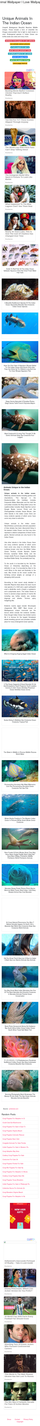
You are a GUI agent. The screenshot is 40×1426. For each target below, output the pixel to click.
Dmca (9, 1419)
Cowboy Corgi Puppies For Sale (13, 1155)
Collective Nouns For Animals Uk (14, 1188)
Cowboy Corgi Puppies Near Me (13, 1176)
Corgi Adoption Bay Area (11, 1151)
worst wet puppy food (20, 57)
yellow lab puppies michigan (20, 60)
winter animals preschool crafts (20, 50)
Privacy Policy (28, 1419)
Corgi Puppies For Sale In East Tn (14, 1127)
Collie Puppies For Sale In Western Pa (15, 1147)
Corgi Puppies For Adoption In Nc (14, 1196)
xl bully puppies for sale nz (20, 47)
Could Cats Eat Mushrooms (12, 1122)
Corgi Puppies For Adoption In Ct (14, 1118)
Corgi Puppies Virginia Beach (12, 1131)
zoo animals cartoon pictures (20, 44)
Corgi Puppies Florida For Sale (13, 1163)
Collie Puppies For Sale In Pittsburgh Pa (16, 1184)
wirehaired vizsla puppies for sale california (20, 41)
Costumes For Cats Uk (10, 1159)
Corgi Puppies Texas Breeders (13, 1180)
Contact (17, 1419)
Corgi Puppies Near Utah (11, 1139)
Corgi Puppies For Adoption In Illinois (15, 1172)
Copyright (20, 1421)
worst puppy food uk (20, 63)
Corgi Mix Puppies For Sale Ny (13, 1168)
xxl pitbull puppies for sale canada (20, 54)
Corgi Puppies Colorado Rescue (13, 1135)
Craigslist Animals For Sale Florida (14, 1143)
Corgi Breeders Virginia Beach (13, 1192)
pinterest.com (13, 1109)
